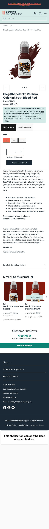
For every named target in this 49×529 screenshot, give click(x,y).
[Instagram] (8, 408)
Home (5, 26)
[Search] (4, 18)
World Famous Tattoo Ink (14, 252)
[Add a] (21, 152)
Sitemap (34, 425)
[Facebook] (4, 408)
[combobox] (26, 18)
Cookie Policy (24, 425)
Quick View (35, 297)
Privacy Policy (11, 425)
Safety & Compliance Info (14, 265)
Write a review (24, 345)
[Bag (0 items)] (40, 12)
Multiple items (24, 127)
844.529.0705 (11, 397)
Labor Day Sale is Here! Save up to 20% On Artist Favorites (24, 4)
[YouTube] (13, 408)
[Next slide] (42, 88)
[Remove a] (9, 152)
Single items (8, 127)
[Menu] (45, 12)
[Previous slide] (6, 88)
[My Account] (34, 12)
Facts (41, 425)
